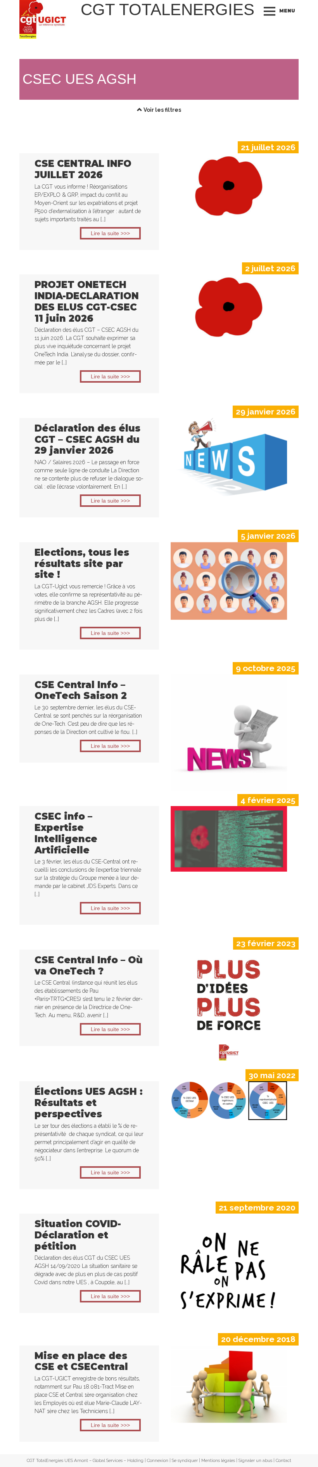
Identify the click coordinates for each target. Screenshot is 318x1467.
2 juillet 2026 (270, 268)
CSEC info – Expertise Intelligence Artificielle (66, 833)
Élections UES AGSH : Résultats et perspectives (89, 1103)
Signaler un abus (255, 1460)
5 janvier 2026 (268, 536)
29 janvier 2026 (266, 411)
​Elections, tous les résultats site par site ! (82, 564)
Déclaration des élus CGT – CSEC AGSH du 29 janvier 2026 (87, 439)
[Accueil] (43, 19)
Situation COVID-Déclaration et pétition (78, 1235)
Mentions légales (218, 1460)
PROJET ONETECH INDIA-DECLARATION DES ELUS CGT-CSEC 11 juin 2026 (87, 301)
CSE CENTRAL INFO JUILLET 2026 (83, 169)
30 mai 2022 (272, 1075)
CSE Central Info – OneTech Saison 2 (81, 690)
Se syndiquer (185, 1460)
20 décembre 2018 (258, 1339)
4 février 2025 (268, 800)
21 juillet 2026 (268, 147)
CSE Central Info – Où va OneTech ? (89, 965)
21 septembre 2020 (257, 1207)
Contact (283, 1460)
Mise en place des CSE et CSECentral (81, 1361)
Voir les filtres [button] (161, 110)
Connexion (157, 1460)
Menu (287, 11)
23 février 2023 (266, 943)
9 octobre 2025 (266, 668)
